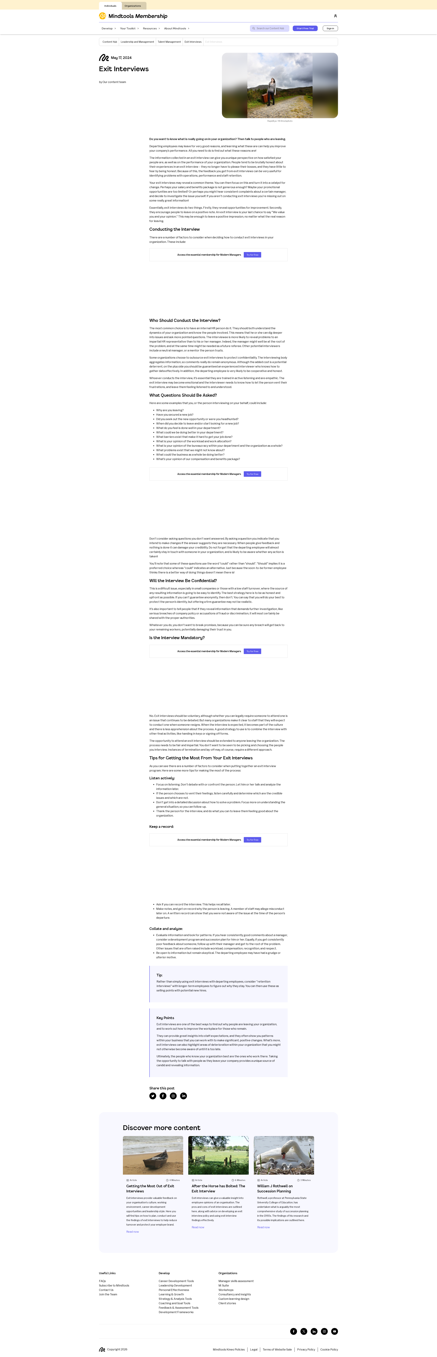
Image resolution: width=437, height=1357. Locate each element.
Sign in (330, 28)
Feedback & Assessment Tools (179, 1307)
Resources (150, 28)
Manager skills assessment (236, 1281)
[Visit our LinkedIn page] (314, 1331)
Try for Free (252, 254)
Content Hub (110, 41)
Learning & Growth (171, 1294)
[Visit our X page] (303, 1331)
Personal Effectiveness (174, 1290)
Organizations (133, 5)
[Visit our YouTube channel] (334, 1331)
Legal (253, 1349)
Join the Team (108, 1294)
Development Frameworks (176, 1312)
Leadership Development (175, 1285)
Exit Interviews (193, 41)
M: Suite (223, 1285)
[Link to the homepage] (133, 15)
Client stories (227, 1303)
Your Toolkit (128, 28)
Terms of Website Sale (277, 1349)
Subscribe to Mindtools (114, 1285)
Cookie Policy (329, 1349)
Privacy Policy (306, 1349)
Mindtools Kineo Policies (229, 1349)
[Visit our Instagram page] (324, 1331)
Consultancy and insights (234, 1294)
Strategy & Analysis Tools (175, 1298)
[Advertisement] (218, 289)
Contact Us (106, 1290)
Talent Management (169, 41)
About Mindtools (175, 28)
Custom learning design (233, 1298)
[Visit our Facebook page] (293, 1331)
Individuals (110, 5)
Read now (132, 1231)
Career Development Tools (176, 1281)
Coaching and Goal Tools (174, 1303)
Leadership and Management (137, 41)
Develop (107, 28)
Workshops (226, 1290)
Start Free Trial (305, 28)
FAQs (102, 1281)
